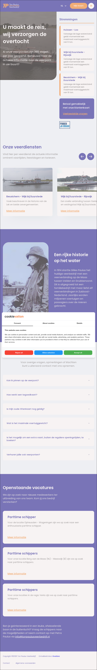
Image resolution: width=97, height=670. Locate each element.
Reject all (19, 353)
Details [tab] (79, 323)
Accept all (78, 353)
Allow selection (48, 353)
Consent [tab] (17, 323)
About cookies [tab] (48, 323)
